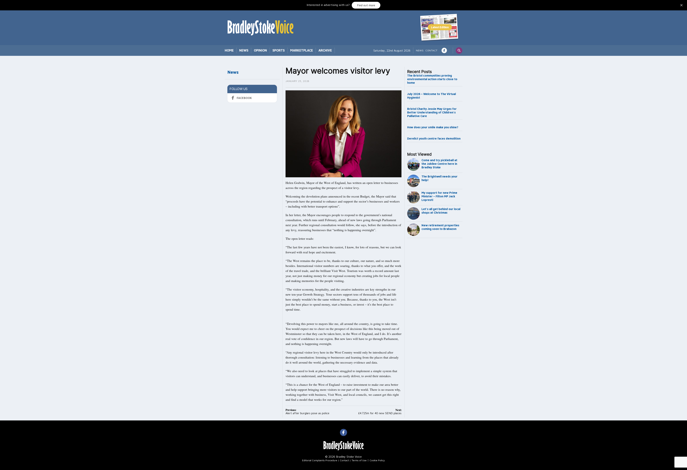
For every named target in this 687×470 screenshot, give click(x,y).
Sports (278, 50)
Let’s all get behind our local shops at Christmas (441, 210)
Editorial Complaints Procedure (319, 460)
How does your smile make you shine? (432, 127)
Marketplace (301, 50)
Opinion (260, 50)
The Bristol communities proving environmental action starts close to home (432, 79)
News (243, 50)
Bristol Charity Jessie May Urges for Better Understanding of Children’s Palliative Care (432, 112)
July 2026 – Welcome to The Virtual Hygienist (431, 95)
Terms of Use (359, 460)
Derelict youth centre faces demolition (434, 138)
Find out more (366, 5)
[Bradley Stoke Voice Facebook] (444, 50)
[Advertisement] (435, 298)
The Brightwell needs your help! (439, 178)
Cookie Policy (377, 460)
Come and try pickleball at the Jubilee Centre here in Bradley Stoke (439, 164)
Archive (325, 50)
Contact (431, 50)
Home (229, 50)
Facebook (244, 97)
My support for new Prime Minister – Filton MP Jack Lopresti (439, 196)
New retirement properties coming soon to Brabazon (440, 227)
